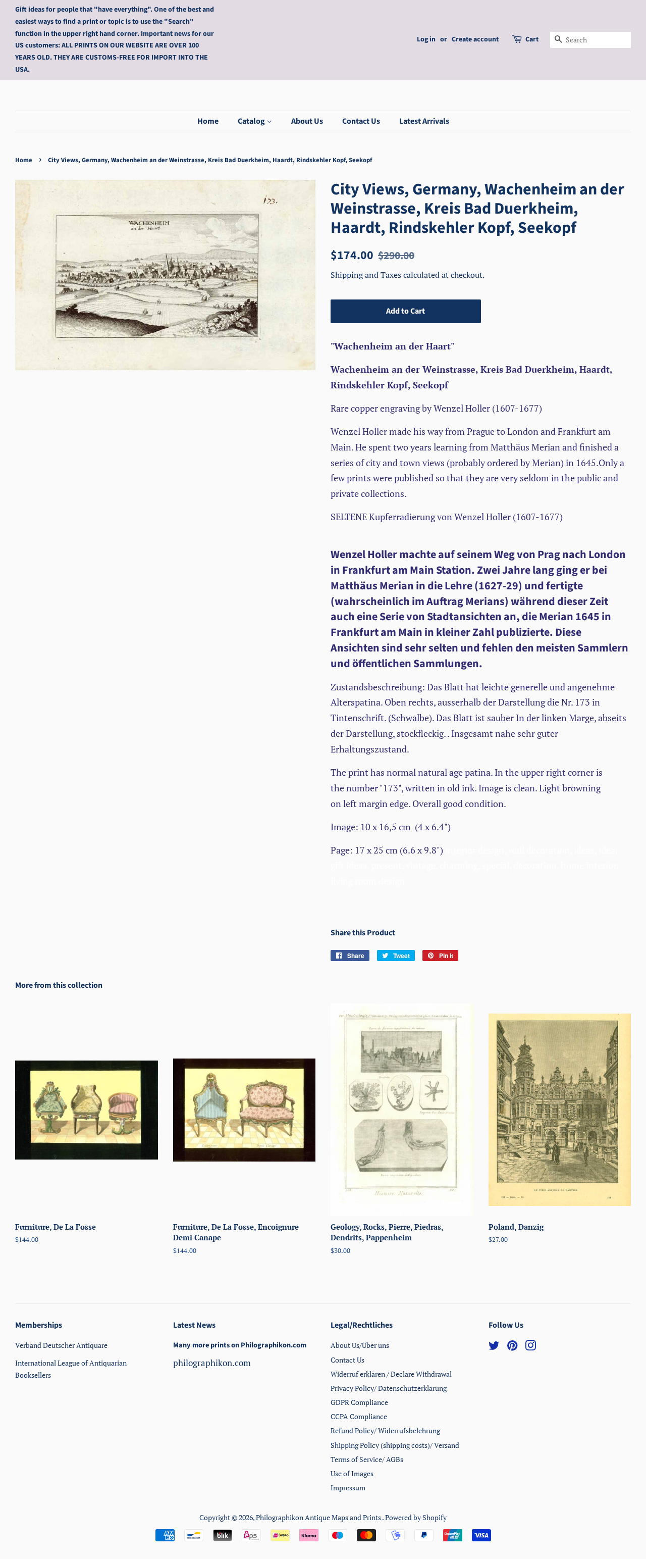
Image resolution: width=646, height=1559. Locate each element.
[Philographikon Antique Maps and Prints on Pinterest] (512, 1347)
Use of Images (352, 1473)
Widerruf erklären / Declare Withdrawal (391, 1374)
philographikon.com (212, 1363)
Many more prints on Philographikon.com (239, 1345)
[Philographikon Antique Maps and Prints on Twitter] (494, 1347)
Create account (475, 39)
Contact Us (361, 121)
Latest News (194, 1325)
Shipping (348, 274)
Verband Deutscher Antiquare (61, 1345)
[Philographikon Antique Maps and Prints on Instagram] (530, 1347)
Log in (426, 39)
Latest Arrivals (424, 121)
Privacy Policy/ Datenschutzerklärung (389, 1388)
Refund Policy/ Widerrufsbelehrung (385, 1430)
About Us (307, 121)
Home (208, 121)
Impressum (348, 1487)
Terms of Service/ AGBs (367, 1459)
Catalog (252, 121)
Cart (532, 39)
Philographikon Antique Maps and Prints (319, 1517)
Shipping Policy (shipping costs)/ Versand (395, 1445)
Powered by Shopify (416, 1517)
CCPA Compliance (359, 1416)
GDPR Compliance (359, 1402)
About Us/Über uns (360, 1345)
